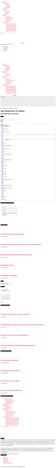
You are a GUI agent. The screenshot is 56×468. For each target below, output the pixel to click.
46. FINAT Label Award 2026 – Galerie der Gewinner (15, 314)
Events (4, 10)
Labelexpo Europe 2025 (11, 23)
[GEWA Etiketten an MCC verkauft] (4, 378)
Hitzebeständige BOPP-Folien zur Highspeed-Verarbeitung (16, 254)
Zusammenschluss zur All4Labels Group (11, 390)
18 (2, 297)
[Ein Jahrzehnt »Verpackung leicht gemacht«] (4, 231)
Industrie (8, 4)
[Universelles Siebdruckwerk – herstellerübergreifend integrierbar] (4, 342)
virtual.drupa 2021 (10, 18)
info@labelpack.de (14, 453)
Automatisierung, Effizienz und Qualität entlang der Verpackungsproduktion (21, 244)
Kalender (8, 11)
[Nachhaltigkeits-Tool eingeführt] (4, 272)
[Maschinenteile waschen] (4, 262)
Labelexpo (5, 22)
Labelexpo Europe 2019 (11, 27)
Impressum (5, 460)
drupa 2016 (8, 21)
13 (5, 295)
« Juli (2, 302)
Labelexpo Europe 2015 (11, 30)
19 (4, 297)
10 (1, 295)
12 (4, 295)
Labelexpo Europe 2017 (11, 29)
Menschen (8, 7)
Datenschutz (6, 461)
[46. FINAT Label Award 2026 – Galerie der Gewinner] (4, 311)
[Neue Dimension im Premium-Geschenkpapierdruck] (4, 332)
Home (4, 1)
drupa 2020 (8, 19)
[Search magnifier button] (2, 121)
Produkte (8, 5)
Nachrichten (5, 3)
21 (6, 297)
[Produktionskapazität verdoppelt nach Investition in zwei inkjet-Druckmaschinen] (4, 322)
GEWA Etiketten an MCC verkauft (10, 381)
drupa (4, 15)
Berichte (8, 12)
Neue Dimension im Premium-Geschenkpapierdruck (14, 335)
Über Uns (5, 49)
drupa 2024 (8, 16)
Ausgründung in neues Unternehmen (10, 370)
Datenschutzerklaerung (12, 213)
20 (5, 297)
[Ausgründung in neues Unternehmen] (4, 367)
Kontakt (5, 50)
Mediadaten (5, 46)
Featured (6, 426)
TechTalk (5, 14)
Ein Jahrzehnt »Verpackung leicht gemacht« (12, 234)
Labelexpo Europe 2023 (11, 25)
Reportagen (5, 8)
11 (2, 295)
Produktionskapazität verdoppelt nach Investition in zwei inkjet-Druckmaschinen (22, 324)
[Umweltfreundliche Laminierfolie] (4, 357)
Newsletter (5, 48)
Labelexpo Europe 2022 (11, 26)
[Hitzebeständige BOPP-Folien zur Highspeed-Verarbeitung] (4, 252)
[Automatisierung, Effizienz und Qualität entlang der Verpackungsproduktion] (4, 241)
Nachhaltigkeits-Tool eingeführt (9, 275)
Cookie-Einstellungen (7, 462)
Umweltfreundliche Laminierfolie (9, 360)
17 (1, 297)
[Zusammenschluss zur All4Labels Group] (4, 387)
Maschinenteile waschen (7, 265)
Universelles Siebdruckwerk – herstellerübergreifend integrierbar (18, 345)
